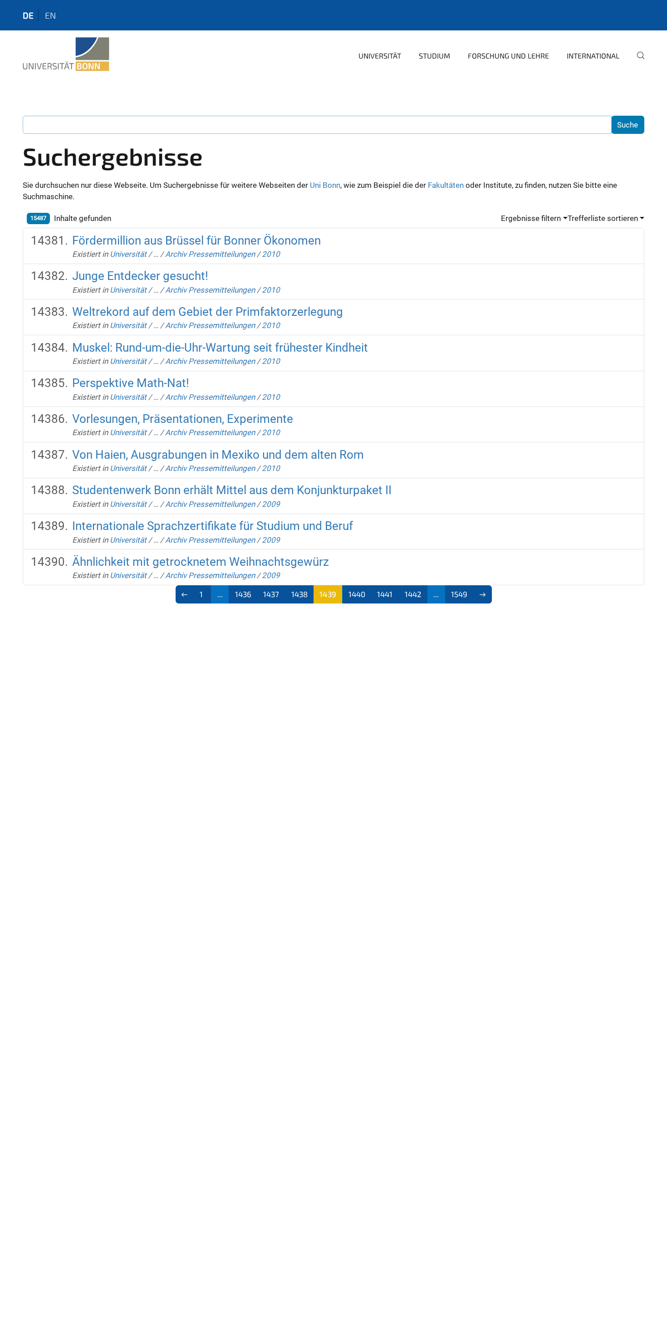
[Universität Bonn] (66, 54)
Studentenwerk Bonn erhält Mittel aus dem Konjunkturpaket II (232, 490)
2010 (271, 254)
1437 (271, 593)
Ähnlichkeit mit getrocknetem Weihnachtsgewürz (200, 562)
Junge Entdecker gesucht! (140, 276)
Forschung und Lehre (508, 55)
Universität (379, 55)
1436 (243, 593)
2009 (271, 504)
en (50, 15)
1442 (413, 593)
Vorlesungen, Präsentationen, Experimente (182, 419)
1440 (356, 593)
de (28, 15)
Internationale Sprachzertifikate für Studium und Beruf (212, 526)
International (593, 55)
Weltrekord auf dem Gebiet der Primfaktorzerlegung (207, 312)
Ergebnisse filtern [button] (531, 218)
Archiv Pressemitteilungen (210, 254)
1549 (459, 593)
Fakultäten (446, 185)
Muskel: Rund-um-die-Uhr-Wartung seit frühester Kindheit (220, 347)
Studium (434, 55)
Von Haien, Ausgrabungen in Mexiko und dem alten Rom (218, 454)
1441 (384, 593)
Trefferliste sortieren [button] (603, 218)
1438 (299, 593)
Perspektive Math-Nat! (130, 383)
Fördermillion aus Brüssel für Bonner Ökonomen (196, 240)
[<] (185, 594)
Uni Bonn (325, 185)
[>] (482, 594)
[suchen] (637, 61)
